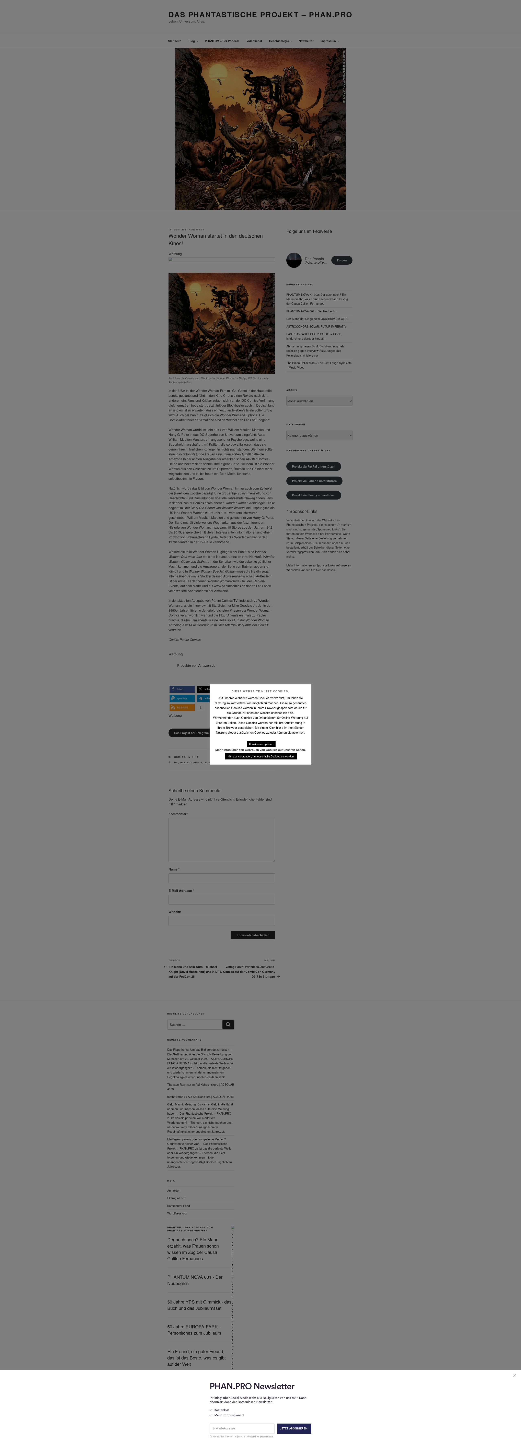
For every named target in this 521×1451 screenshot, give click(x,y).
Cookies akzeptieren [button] (261, 744)
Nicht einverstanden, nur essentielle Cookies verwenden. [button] (261, 756)
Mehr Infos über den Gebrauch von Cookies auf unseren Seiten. (260, 749)
